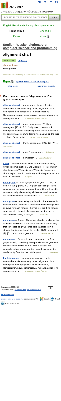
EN (39, 2)
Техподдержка (20, 289)
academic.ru (12, 5)
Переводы (44, 31)
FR (56, 2)
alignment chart (11, 105)
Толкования (16, 31)
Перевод (22, 60)
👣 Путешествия (7, 294)
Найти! (54, 17)
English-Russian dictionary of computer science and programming (30, 25)
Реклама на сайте (34, 289)
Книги (16, 36)
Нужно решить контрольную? (32, 81)
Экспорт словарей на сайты (12, 299)
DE (45, 2)
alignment (13, 86)
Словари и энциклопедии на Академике (27, 11)
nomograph (9, 182)
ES (50, 2)
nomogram (9, 201)
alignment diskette (47, 86)
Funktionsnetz (11, 258)
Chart (6, 163)
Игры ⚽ (45, 36)
